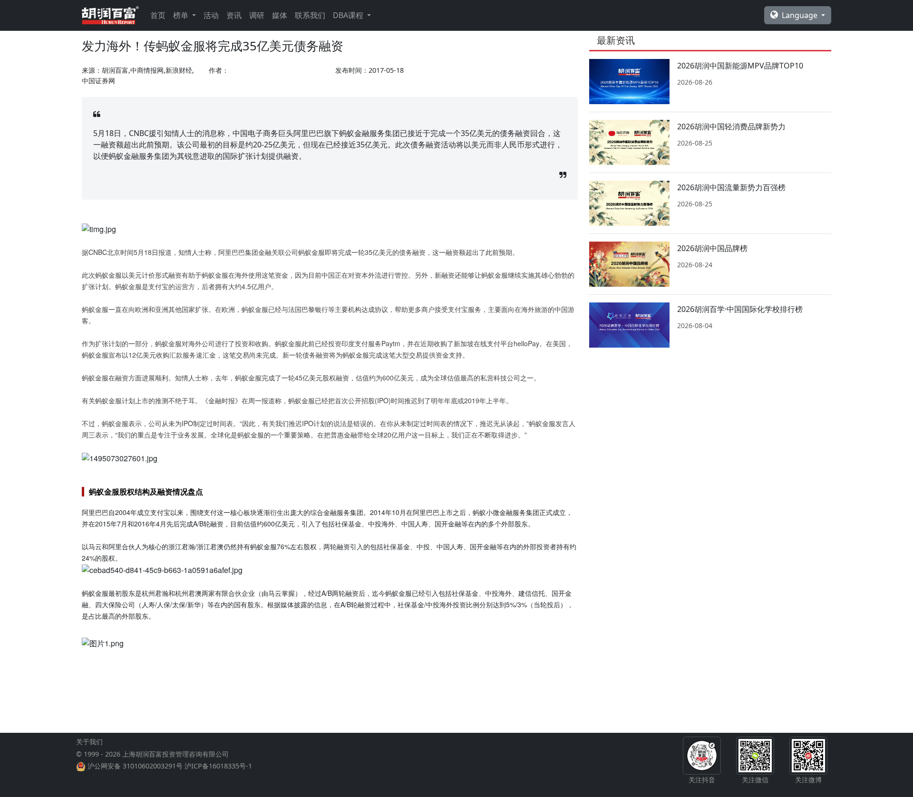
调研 (256, 15)
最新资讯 (616, 40)
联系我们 (310, 15)
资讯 (234, 15)
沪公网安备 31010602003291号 (135, 765)
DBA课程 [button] (349, 15)
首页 (157, 15)
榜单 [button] (181, 15)
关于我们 (89, 741)
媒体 (279, 15)
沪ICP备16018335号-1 (218, 765)
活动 (211, 15)
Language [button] (800, 15)
